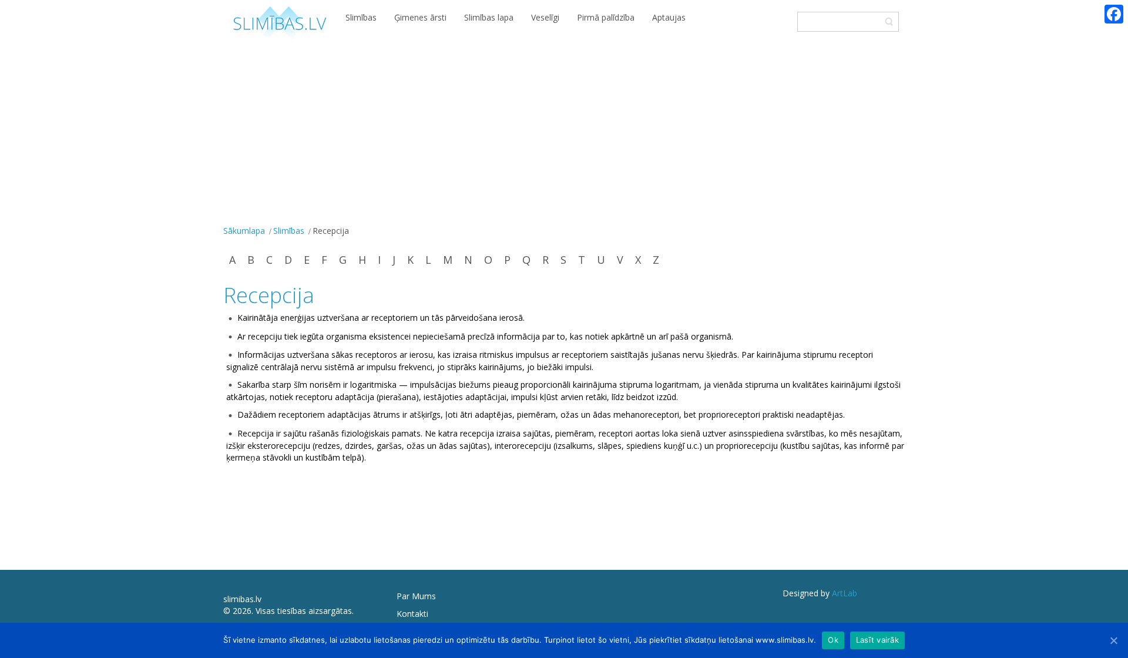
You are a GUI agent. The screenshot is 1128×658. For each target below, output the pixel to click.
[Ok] (1113, 640)
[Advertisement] (564, 134)
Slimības (288, 230)
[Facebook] (1114, 14)
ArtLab (844, 593)
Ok (833, 639)
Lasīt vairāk (877, 639)
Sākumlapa (244, 230)
